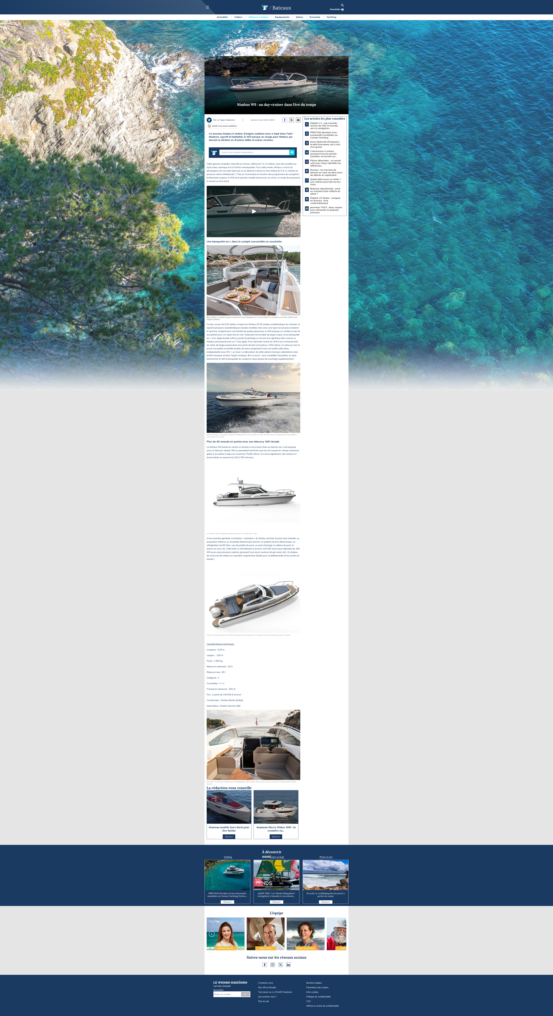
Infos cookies (312, 992)
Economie (315, 17)
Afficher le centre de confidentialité (322, 1006)
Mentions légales (314, 983)
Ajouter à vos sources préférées (224, 126)
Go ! (245, 994)
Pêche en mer (326, 857)
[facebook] (265, 965)
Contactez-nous (265, 983)
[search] (342, 5)
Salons (300, 17)
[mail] (342, 9)
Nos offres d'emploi (267, 987)
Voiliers (238, 17)
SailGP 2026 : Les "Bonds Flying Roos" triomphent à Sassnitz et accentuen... (276, 894)
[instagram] (272, 965)
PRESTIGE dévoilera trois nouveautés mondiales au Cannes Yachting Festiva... (227, 894)
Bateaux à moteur (259, 17)
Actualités (222, 17)
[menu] (207, 7)
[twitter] (280, 965)
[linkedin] (288, 965)
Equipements (282, 17)
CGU (308, 1001)
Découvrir (227, 902)
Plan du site (263, 1001)
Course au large (277, 857)
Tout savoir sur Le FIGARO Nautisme (275, 992)
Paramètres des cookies (317, 987)
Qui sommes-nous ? (267, 996)
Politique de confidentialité (318, 996)
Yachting (331, 17)
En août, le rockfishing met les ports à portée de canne (326, 894)
